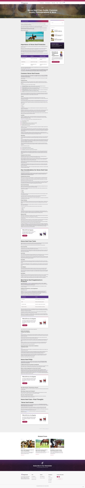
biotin (40, 89)
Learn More (25, 235)
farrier (33, 26)
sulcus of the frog (46, 100)
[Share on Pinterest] (46, 428)
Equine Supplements (42, 476)
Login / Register (50, 479)
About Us (49, 476)
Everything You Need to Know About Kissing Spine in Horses (56, 450)
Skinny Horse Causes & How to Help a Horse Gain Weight (41, 450)
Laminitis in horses (23, 119)
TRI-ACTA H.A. (36, 372)
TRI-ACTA (28, 223)
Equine (42, 7)
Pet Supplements (33, 476)
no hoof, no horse (28, 69)
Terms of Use (49, 482)
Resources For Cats (34, 479)
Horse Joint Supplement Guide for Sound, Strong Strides (27, 450)
